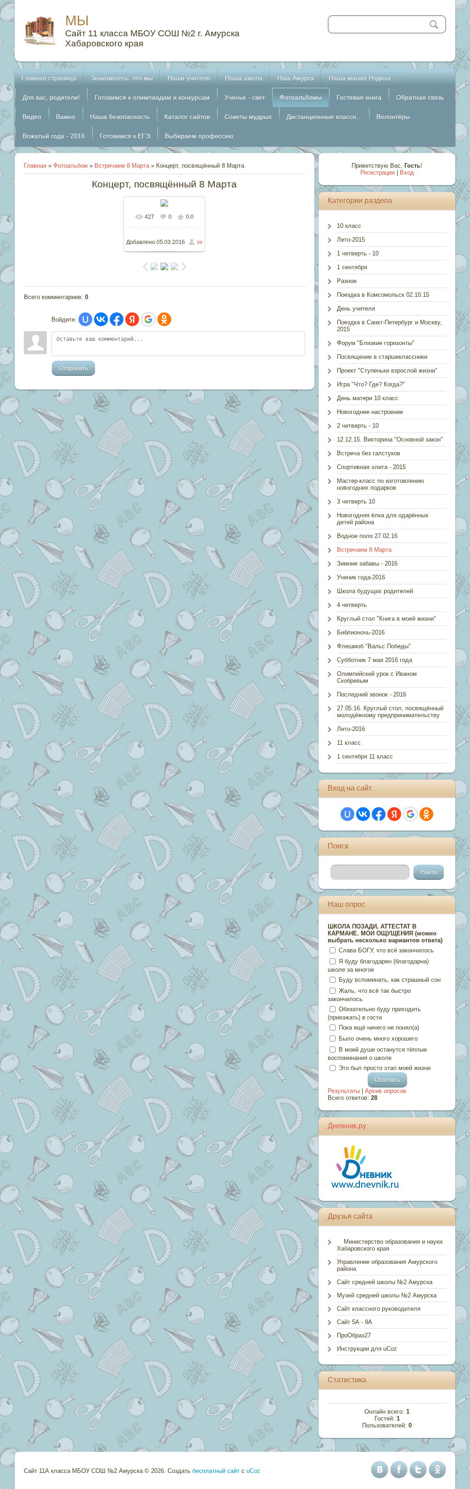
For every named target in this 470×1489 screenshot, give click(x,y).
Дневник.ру (347, 1126)
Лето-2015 (351, 239)
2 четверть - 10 (358, 425)
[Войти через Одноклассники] (164, 319)
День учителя (356, 308)
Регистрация (377, 172)
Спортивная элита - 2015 (371, 467)
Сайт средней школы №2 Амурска (384, 1282)
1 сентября (352, 267)
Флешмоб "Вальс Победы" (374, 646)
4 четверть (352, 604)
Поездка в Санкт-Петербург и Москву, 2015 (389, 326)
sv (199, 242)
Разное (347, 280)
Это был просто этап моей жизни (385, 1067)
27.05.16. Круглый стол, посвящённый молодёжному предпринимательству (390, 712)
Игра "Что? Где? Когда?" (371, 384)
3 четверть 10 (356, 501)
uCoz (253, 1470)
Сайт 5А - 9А (354, 1322)
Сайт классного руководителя (378, 1308)
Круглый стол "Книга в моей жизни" (386, 618)
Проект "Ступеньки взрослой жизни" (387, 370)
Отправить (73, 368)
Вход (407, 172)
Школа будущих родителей (375, 591)
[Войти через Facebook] (116, 319)
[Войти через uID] (85, 319)
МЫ (77, 20)
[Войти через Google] (148, 319)
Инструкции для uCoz (367, 1348)
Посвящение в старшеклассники (382, 356)
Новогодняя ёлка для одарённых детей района (383, 519)
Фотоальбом (70, 165)
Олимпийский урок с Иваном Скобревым (377, 677)
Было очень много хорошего (378, 1038)
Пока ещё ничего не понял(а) (379, 1027)
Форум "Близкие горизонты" (375, 343)
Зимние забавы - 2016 (367, 563)
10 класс (349, 225)
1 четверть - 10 (358, 253)
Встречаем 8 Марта (122, 165)
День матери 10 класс (367, 398)
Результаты (344, 1090)
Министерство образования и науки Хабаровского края (389, 1245)
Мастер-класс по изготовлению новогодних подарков (380, 484)
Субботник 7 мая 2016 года (374, 660)
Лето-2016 (351, 728)
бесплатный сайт (216, 1470)
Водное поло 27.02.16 (367, 535)
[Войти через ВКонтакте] (101, 319)
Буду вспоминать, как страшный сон (390, 979)
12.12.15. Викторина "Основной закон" (390, 439)
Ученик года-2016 (361, 577)
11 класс (349, 742)
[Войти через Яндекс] (132, 319)
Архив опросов (385, 1090)
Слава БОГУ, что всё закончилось (386, 950)
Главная (35, 165)
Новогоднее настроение (370, 411)
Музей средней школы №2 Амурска (386, 1295)
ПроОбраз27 (354, 1335)
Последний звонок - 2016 (371, 694)
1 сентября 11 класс (365, 756)
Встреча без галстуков (368, 453)
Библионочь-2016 (361, 632)
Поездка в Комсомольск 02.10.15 (383, 294)
